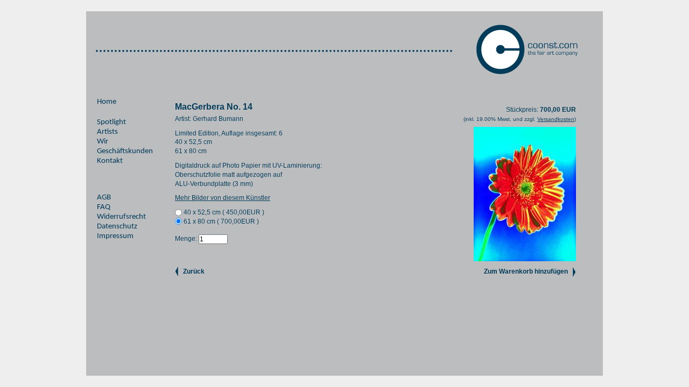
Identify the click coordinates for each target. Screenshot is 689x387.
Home (106, 102)
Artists (107, 132)
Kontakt (110, 161)
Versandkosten (555, 119)
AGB (104, 198)
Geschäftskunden (125, 151)
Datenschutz (117, 227)
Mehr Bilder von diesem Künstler (222, 198)
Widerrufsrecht (121, 217)
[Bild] (525, 259)
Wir (102, 142)
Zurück (194, 271)
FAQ (103, 207)
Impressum (115, 236)
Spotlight (111, 122)
